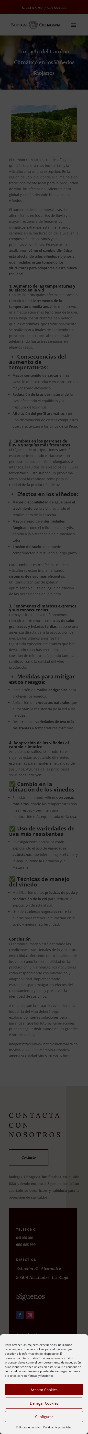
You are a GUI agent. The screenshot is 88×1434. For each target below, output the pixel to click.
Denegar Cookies (44, 1403)
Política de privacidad (57, 1427)
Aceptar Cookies (44, 1389)
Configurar (44, 1416)
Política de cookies (28, 1427)
